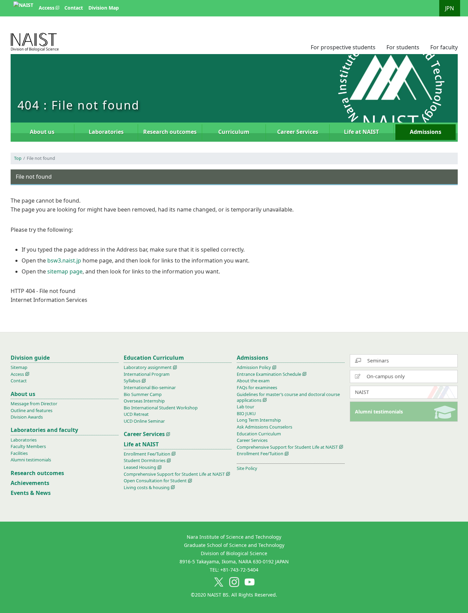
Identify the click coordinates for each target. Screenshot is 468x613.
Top (18, 158)
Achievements (30, 483)
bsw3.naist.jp (64, 260)
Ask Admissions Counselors (264, 427)
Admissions (425, 132)
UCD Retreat (136, 414)
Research (170, 132)
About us (42, 132)
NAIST (362, 392)
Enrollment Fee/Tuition (147, 454)
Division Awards (27, 417)
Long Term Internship (259, 420)
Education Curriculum (154, 357)
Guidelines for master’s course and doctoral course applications (288, 397)
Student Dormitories (144, 460)
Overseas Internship (144, 401)
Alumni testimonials (379, 411)
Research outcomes (37, 473)
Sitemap (19, 367)
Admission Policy (254, 367)
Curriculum (233, 132)
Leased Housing (140, 467)
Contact (73, 7)
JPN (449, 8)
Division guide (30, 357)
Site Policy (247, 468)
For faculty (444, 47)
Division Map (103, 7)
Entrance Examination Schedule (269, 374)
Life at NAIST (361, 132)
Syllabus (132, 381)
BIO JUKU (246, 413)
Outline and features (31, 410)
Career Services (297, 132)
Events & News (31, 493)
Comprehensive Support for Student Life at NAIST (174, 474)
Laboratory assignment (148, 367)
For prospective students (343, 47)
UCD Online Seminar (144, 421)
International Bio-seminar (150, 387)
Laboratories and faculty (44, 430)
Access (46, 7)
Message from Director (34, 403)
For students (402, 47)
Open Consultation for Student (155, 480)
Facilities (19, 453)
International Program (147, 374)
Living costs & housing (147, 487)
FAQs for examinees (257, 387)
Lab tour (245, 407)
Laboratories (106, 132)
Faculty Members (28, 446)
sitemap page (65, 271)
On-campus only (385, 376)
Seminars (377, 360)
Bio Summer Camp (143, 394)
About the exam (253, 381)
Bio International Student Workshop (161, 408)
